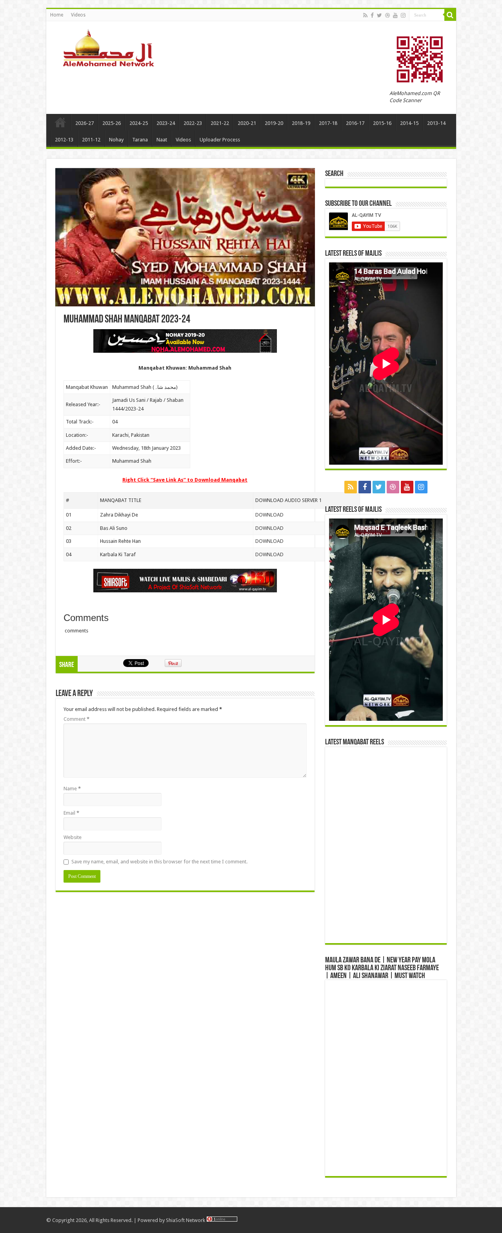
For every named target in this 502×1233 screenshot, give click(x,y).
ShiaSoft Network (186, 1220)
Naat (161, 140)
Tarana (140, 140)
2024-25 (138, 123)
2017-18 (328, 123)
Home (56, 15)
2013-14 (436, 123)
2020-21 (247, 123)
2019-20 (274, 123)
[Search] (450, 15)
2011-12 (91, 140)
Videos (78, 15)
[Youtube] (395, 15)
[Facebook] (372, 15)
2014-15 (409, 123)
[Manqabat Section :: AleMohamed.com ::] (111, 46)
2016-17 (355, 123)
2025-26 (111, 123)
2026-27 (84, 123)
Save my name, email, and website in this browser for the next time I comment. (159, 862)
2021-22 (220, 123)
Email (71, 813)
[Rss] (365, 15)
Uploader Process (220, 140)
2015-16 (382, 123)
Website (73, 837)
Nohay (116, 140)
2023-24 (165, 123)
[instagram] (403, 15)
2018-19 (301, 123)
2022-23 (193, 123)
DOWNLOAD (269, 515)
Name (72, 788)
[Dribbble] (387, 15)
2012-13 (64, 140)
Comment (76, 719)
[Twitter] (379, 15)
